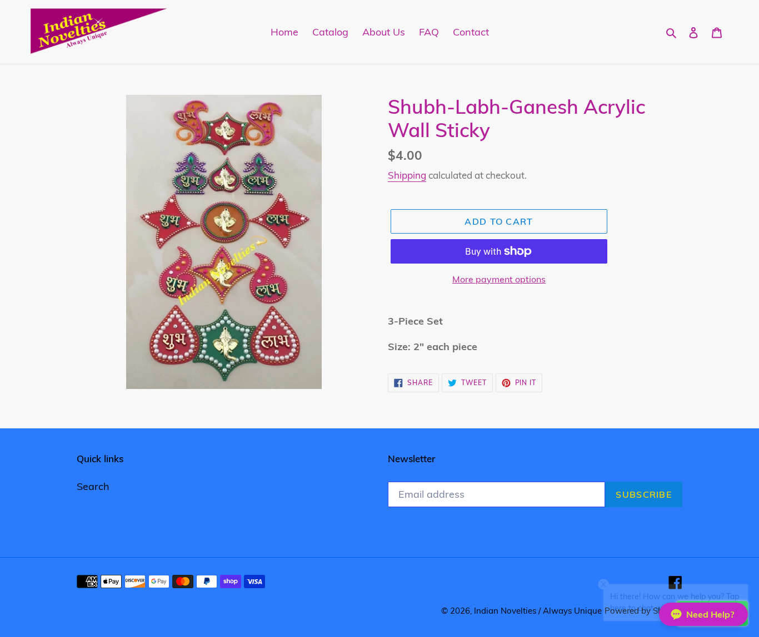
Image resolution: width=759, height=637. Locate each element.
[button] (703, 614)
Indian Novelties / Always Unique (538, 610)
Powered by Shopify (643, 610)
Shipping (407, 175)
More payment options (499, 279)
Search (93, 486)
